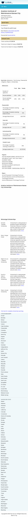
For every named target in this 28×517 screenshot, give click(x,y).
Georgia (3, 422)
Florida (2, 420)
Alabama (3, 403)
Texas (2, 493)
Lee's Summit (4, 357)
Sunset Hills (4, 388)
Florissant (3, 340)
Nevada (3, 368)
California (3, 409)
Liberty (2, 359)
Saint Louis (3, 380)
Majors (9, 82)
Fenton (2, 338)
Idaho (2, 428)
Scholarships (15, 82)
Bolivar (2, 320)
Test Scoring (17, 80)
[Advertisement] (14, 63)
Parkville (3, 370)
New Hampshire (5, 464)
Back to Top (14, 515)
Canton (3, 324)
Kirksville (3, 355)
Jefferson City (4, 349)
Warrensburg (4, 391)
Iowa (2, 426)
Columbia (3, 330)
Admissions (9, 80)
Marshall (3, 361)
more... (22, 230)
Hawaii (2, 424)
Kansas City (4, 353)
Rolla (2, 374)
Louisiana (3, 439)
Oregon (3, 478)
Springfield (3, 382)
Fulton (2, 343)
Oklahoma (3, 476)
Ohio (2, 474)
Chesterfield (4, 328)
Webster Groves (5, 393)
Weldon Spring (4, 395)
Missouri (3, 451)
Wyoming (3, 510)
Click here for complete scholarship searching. (12, 311)
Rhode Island (4, 485)
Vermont (3, 501)
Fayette (3, 336)
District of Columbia (6, 416)
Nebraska (3, 462)
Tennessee (3, 491)
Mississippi (3, 453)
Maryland (3, 443)
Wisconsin (3, 505)
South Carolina (4, 487)
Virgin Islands (4, 499)
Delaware (3, 418)
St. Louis (3, 386)
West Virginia (4, 508)
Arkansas (3, 405)
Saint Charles (4, 376)
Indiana (3, 432)
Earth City (3, 334)
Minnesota (3, 449)
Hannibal (3, 345)
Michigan (3, 447)
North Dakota (4, 460)
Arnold (2, 315)
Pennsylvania (4, 480)
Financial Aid (24, 80)
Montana (3, 455)
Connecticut (4, 414)
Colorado (3, 412)
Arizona (3, 407)
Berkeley (3, 318)
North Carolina (4, 457)
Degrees (4, 82)
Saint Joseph (4, 378)
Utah (2, 495)
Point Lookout (4, 372)
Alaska (2, 401)
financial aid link (11, 35)
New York (3, 472)
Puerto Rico (4, 483)
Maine (2, 445)
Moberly (3, 366)
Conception (4, 332)
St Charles (3, 384)
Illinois (2, 430)
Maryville (3, 363)
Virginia (3, 497)
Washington (4, 503)
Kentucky (3, 437)
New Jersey (3, 466)
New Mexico (4, 468)
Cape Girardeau (5, 326)
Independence (4, 347)
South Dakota (4, 489)
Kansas (2, 435)
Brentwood (3, 322)
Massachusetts (4, 441)
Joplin (2, 351)
